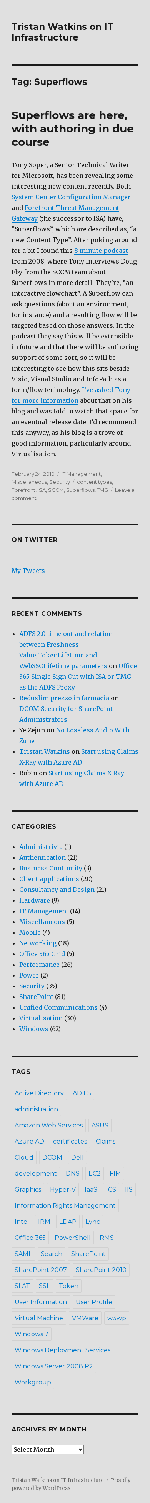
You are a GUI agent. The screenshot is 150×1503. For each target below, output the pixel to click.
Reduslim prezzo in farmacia (64, 698)
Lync (92, 1221)
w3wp (116, 1318)
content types (94, 482)
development (36, 1173)
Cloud (24, 1157)
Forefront (23, 490)
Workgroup (33, 1382)
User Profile (94, 1302)
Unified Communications (58, 1007)
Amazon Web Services (49, 1125)
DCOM (52, 1157)
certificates (70, 1141)
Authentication (42, 857)
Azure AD (29, 1141)
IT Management (81, 474)
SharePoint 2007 (41, 1270)
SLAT (22, 1286)
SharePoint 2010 (101, 1270)
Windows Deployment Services (62, 1350)
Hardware (34, 900)
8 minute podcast (101, 250)
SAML (23, 1253)
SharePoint (36, 996)
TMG (102, 490)
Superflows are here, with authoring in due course (73, 128)
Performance (39, 964)
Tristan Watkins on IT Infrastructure (62, 32)
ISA (42, 490)
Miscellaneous (29, 482)
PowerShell (73, 1237)
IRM (44, 1221)
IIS (129, 1189)
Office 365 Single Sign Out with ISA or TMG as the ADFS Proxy (78, 676)
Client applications (49, 879)
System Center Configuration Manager (71, 197)
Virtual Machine (39, 1318)
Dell (77, 1157)
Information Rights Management (65, 1205)
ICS (111, 1189)
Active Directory (39, 1093)
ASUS (100, 1125)
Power (29, 975)
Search (51, 1253)
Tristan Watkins (44, 751)
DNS (73, 1173)
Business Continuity (50, 868)
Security (59, 482)
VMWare (85, 1318)
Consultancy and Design (57, 889)
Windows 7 (31, 1334)
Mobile (30, 932)
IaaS (91, 1189)
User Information (41, 1302)
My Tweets (28, 570)
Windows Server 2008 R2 (54, 1366)
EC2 (94, 1173)
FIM (115, 1173)
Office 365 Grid (42, 954)
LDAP (68, 1221)
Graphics (28, 1189)
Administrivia (41, 847)
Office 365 (30, 1237)
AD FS (82, 1093)
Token (68, 1286)
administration (36, 1109)
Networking (38, 943)
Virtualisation (41, 1018)
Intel (22, 1221)
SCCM (56, 490)
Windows (33, 1029)
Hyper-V (63, 1189)
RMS (107, 1237)
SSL (44, 1286)
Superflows (80, 490)
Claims (105, 1141)
